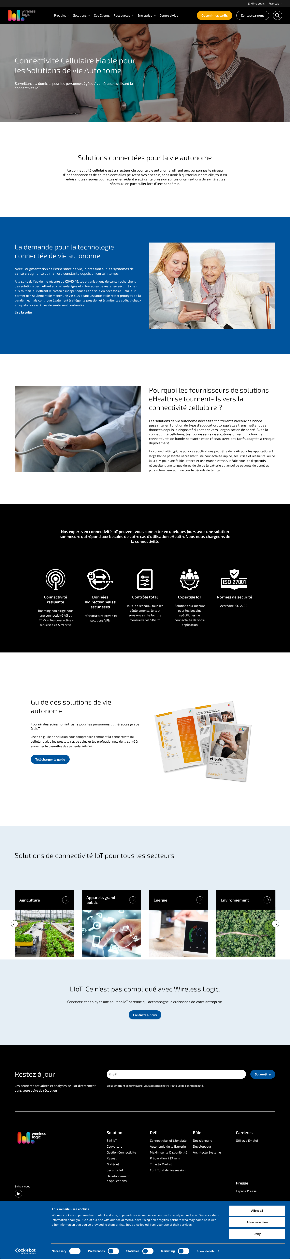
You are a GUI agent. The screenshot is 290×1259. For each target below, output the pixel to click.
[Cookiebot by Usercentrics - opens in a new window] (25, 1251)
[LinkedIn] (18, 1193)
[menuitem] (256, 3)
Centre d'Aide (169, 15)
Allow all (257, 1210)
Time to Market (161, 1164)
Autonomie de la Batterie (168, 1146)
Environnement (235, 900)
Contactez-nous (253, 15)
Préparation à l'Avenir (165, 1158)
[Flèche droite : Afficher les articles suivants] (275, 923)
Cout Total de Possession (167, 1170)
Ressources (122, 15)
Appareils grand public (100, 900)
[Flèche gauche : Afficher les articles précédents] (14, 923)
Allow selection (257, 1222)
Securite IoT (115, 1170)
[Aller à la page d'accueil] (31, 1137)
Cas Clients (102, 15)
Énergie (160, 900)
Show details (205, 1251)
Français (274, 3)
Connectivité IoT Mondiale (168, 1140)
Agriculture (29, 900)
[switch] (113, 1251)
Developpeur (202, 1146)
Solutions (80, 15)
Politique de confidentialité (186, 1085)
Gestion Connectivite (121, 1152)
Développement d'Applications (118, 1178)
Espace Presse (246, 1191)
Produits (60, 15)
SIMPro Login (256, 3)
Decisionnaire (202, 1140)
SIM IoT (112, 1140)
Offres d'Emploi (247, 1140)
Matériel (113, 1164)
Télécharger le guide (50, 759)
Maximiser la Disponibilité (168, 1152)
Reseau (112, 1158)
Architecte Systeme (207, 1152)
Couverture (115, 1146)
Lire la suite (23, 312)
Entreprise (145, 15)
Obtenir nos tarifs (214, 15)
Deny (257, 1234)
